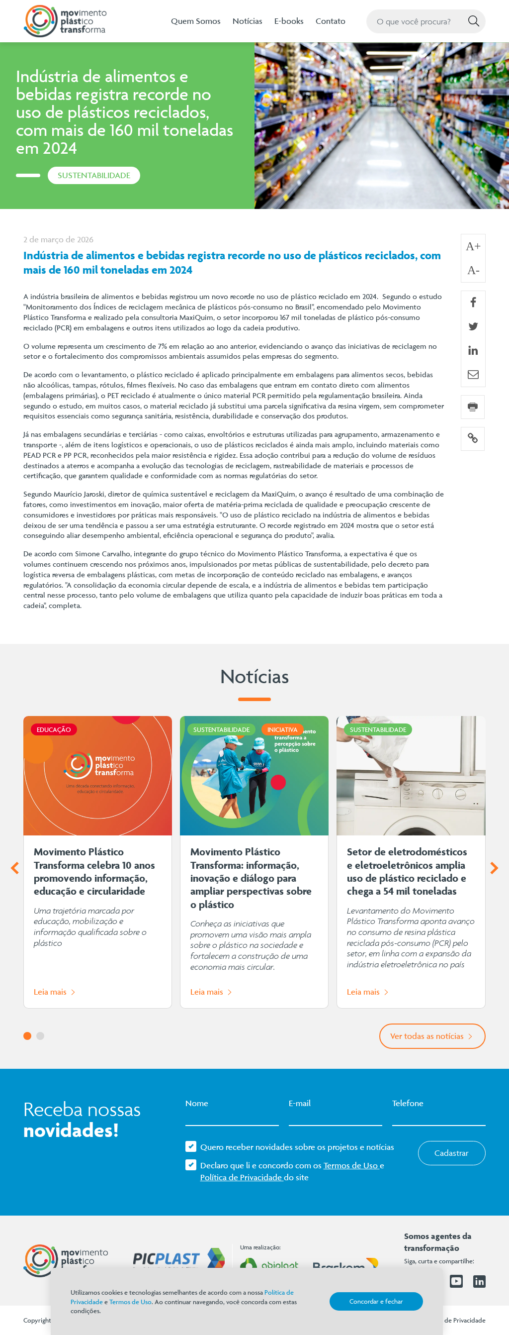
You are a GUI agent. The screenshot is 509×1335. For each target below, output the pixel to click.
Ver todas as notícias (428, 1036)
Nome (196, 1103)
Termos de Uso (352, 1165)
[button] (27, 1036)
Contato (330, 21)
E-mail (300, 1103)
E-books (289, 21)
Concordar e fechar (376, 1301)
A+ (473, 246)
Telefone (408, 1103)
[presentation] (14, 868)
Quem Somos (196, 21)
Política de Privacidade (242, 1177)
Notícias (247, 21)
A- (473, 270)
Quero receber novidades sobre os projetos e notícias (297, 1147)
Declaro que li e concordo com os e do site (292, 1171)
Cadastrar (451, 1153)
